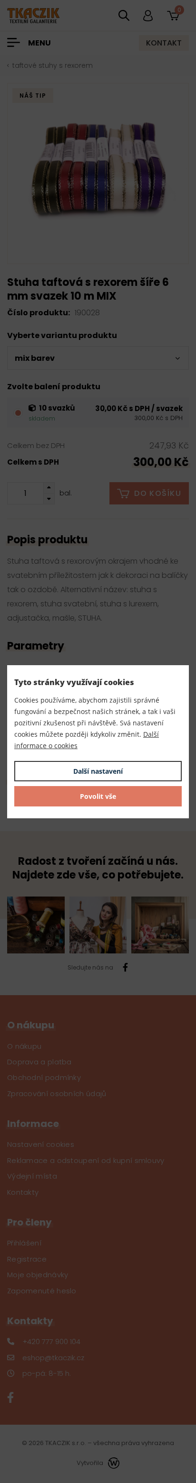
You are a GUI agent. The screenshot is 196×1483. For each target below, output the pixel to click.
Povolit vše (98, 796)
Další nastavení (98, 771)
